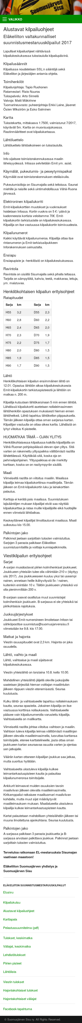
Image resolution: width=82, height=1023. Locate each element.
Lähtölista (9, 971)
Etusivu (8, 892)
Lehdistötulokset (14, 954)
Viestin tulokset (13, 981)
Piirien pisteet (12, 963)
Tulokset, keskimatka (17, 938)
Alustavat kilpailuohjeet (18, 910)
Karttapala (10, 919)
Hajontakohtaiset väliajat (19, 998)
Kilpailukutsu (11, 902)
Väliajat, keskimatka (17, 946)
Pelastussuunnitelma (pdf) (21, 927)
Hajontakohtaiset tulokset (20, 990)
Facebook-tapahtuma (17, 1009)
